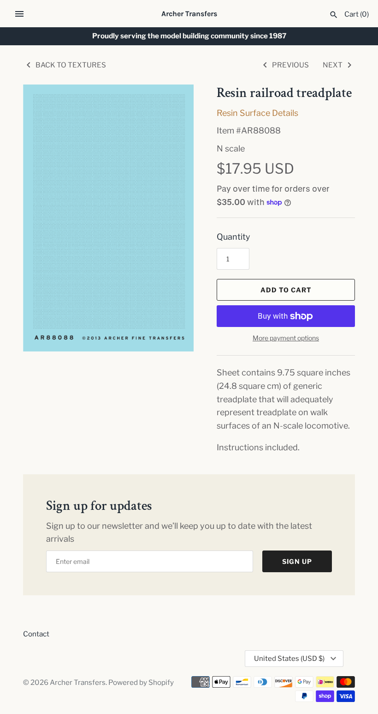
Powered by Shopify (141, 682)
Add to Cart (286, 290)
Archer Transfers (78, 682)
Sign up (297, 561)
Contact (36, 633)
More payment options (286, 338)
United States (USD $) (289, 658)
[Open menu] (19, 14)
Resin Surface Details (257, 113)
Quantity (233, 237)
